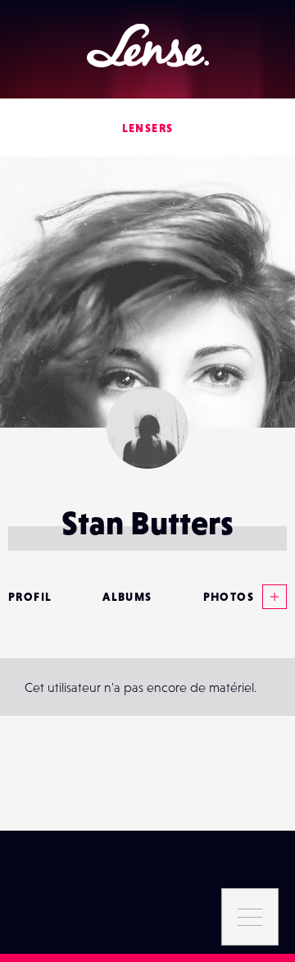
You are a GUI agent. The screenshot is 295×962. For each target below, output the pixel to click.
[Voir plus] (270, 596)
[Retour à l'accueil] (148, 45)
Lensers (148, 128)
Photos (228, 596)
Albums (127, 596)
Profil (30, 596)
